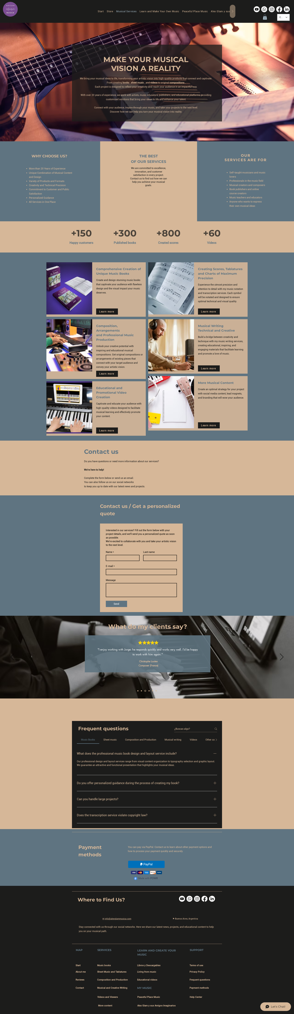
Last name (149, 552)
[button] (265, 17)
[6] (156, 690)
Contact (80, 987)
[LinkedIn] (287, 9)
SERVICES (104, 950)
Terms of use (196, 965)
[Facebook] (279, 9)
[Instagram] (272, 9)
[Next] (281, 657)
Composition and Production (112, 979)
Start (78, 965)
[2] (141, 690)
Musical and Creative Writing (112, 987)
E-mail (110, 566)
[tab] (88, 740)
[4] (149, 691)
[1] (137, 690)
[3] (144, 690)
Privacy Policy (197, 971)
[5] (152, 690)
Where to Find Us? (101, 900)
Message (111, 580)
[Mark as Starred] (140, 642)
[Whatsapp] (264, 9)
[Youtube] (257, 9)
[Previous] (12, 657)
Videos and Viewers (107, 997)
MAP (79, 950)
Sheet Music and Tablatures (111, 971)
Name (110, 552)
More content (105, 1005)
